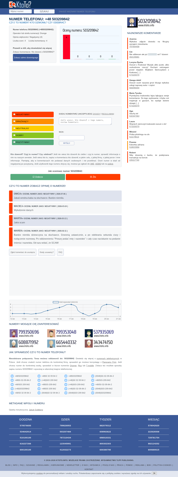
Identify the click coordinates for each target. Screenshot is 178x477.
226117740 (134, 160)
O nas (85, 465)
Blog (8, 465)
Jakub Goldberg (36, 410)
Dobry (20, 135)
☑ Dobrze (38, 177)
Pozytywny (23, 142)
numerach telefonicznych (108, 358)
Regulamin (43, 465)
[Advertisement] (65, 85)
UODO (98, 164)
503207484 (65, 432)
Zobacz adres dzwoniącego (26, 57)
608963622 (105, 432)
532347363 (134, 116)
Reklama (139, 465)
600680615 (153, 450)
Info (15, 465)
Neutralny (22, 128)
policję (110, 164)
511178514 (134, 137)
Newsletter (73, 465)
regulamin (107, 114)
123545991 (65, 444)
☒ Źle (93, 177)
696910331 (105, 438)
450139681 (134, 57)
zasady (96, 114)
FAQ (60, 252)
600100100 (25, 450)
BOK (149, 465)
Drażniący (22, 121)
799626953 (65, 425)
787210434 (65, 438)
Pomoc (129, 465)
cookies (39, 473)
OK (154, 473)
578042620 (153, 425)
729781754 (153, 438)
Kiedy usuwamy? (47, 252)
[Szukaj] (20, 11)
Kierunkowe (57, 465)
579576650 (25, 425)
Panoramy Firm (109, 362)
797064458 (134, 46)
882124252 (153, 444)
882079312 (105, 425)
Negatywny (23, 114)
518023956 (134, 147)
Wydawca (95, 465)
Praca (120, 465)
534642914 (25, 432)
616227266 (25, 444)
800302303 (105, 444)
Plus (80, 365)
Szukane (30, 465)
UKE (92, 164)
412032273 (65, 450)
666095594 (134, 88)
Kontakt (89, 469)
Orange (73, 365)
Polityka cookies (162, 465)
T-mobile (90, 365)
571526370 (134, 75)
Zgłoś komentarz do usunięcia (23, 252)
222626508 (153, 432)
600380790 (105, 450)
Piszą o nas (108, 465)
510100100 (25, 438)
